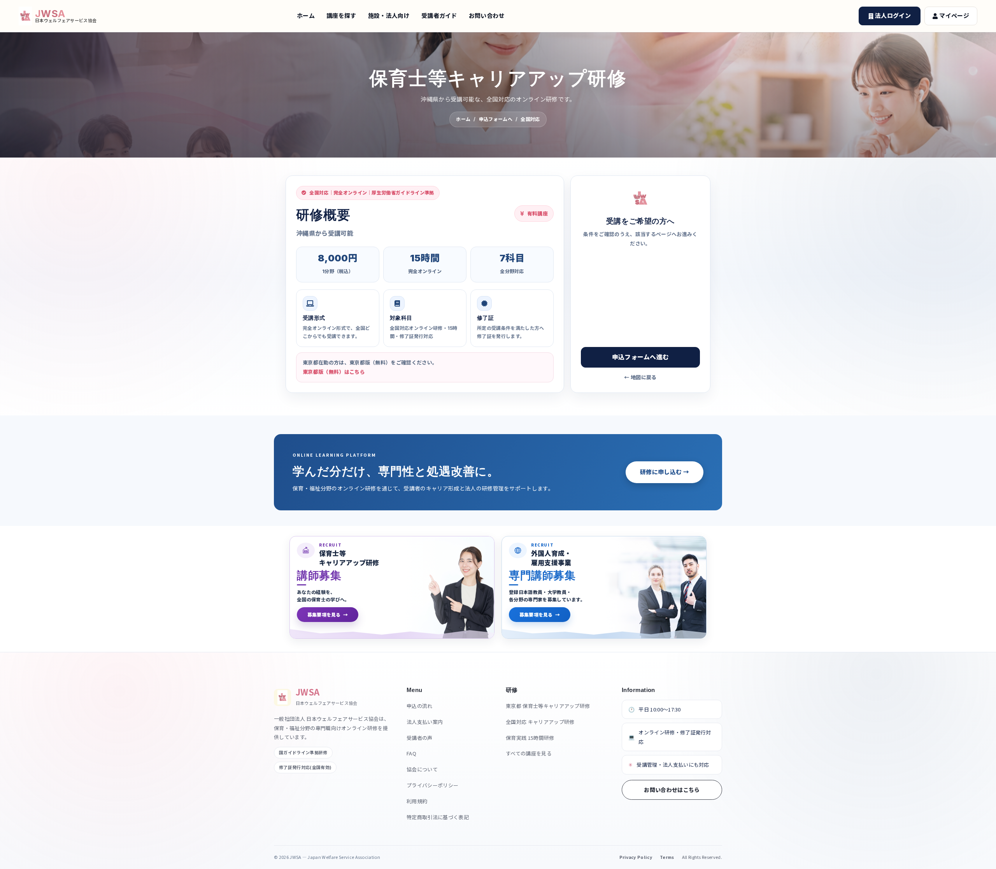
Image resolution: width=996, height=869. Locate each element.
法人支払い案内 (425, 721)
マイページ (954, 15)
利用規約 (417, 801)
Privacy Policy (635, 857)
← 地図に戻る (640, 377)
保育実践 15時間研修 (530, 737)
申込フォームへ (495, 119)
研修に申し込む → (664, 472)
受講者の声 (420, 737)
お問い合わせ (487, 15)
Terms (667, 857)
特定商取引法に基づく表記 (438, 817)
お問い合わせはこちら (672, 790)
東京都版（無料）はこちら (334, 372)
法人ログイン (893, 15)
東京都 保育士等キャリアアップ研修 (548, 706)
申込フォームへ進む (640, 357)
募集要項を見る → (327, 614)
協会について (422, 769)
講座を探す (341, 15)
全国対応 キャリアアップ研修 (540, 721)
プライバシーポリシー (432, 785)
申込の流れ (420, 706)
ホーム (306, 15)
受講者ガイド (439, 15)
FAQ (411, 753)
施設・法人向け (389, 15)
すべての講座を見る (529, 753)
